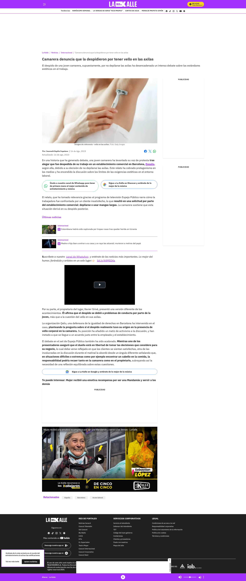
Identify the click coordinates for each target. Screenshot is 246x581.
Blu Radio (82, 533)
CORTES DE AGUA (132, 11)
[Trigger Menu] (44, 4)
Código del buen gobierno (122, 533)
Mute (180, 577)
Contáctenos (118, 536)
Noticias (54, 53)
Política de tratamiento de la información (167, 530)
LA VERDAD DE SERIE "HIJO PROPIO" (108, 11)
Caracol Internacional (87, 549)
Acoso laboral (98, 498)
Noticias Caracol (85, 523)
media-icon (123, 577)
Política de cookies (159, 533)
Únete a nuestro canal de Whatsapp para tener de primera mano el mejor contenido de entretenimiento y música (72, 186)
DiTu (80, 539)
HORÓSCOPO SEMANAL (81, 11)
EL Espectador (84, 542)
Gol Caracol (83, 530)
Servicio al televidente (121, 523)
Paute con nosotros (120, 542)
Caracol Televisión (85, 526)
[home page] (123, 4)
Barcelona (81, 498)
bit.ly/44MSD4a (106, 260)
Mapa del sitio (118, 545)
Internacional (66, 53)
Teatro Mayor (83, 545)
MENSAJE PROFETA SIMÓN (152, 11)
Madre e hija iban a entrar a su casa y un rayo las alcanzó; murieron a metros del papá (101, 243)
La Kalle (45, 53)
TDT (114, 530)
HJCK (81, 536)
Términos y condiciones (160, 536)
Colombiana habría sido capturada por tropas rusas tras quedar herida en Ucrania (99, 229)
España (67, 498)
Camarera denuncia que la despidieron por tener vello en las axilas (101, 53)
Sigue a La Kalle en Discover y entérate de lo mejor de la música (130, 184)
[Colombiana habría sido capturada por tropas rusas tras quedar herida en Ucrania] (49, 229)
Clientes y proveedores (121, 539)
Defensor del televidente (122, 526)
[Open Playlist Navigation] (203, 577)
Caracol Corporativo (86, 552)
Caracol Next (83, 555)
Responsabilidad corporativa (162, 526)
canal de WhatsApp (77, 256)
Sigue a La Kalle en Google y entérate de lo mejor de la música (102, 371)
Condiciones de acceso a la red (163, 523)
